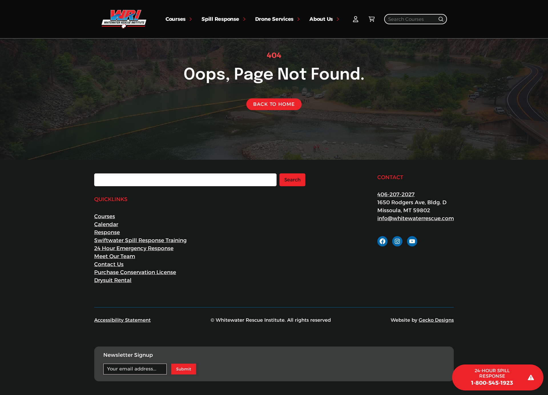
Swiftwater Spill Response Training (140, 240)
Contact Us (109, 264)
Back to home (274, 104)
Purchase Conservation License (135, 272)
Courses (104, 216)
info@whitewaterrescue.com (415, 218)
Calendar (106, 224)
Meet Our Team (114, 256)
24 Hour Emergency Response (134, 248)
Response (107, 232)
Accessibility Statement (122, 320)
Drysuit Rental (113, 280)
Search (292, 180)
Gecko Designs (436, 320)
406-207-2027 (396, 194)
